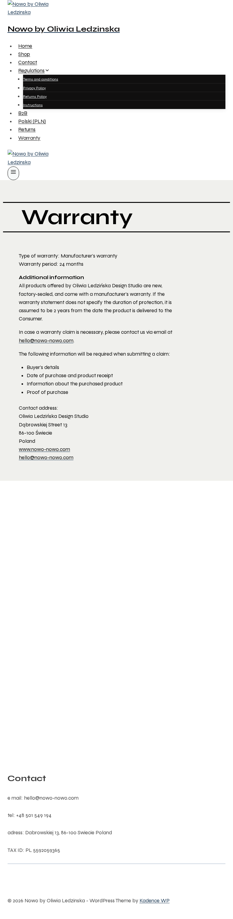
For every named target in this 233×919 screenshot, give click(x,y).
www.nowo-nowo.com (44, 449)
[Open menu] (13, 173)
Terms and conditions (40, 79)
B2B (22, 113)
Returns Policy (35, 96)
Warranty (29, 138)
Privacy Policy (34, 88)
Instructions (33, 105)
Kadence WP (155, 900)
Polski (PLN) (32, 121)
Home (25, 46)
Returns (26, 129)
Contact (27, 62)
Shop (24, 54)
